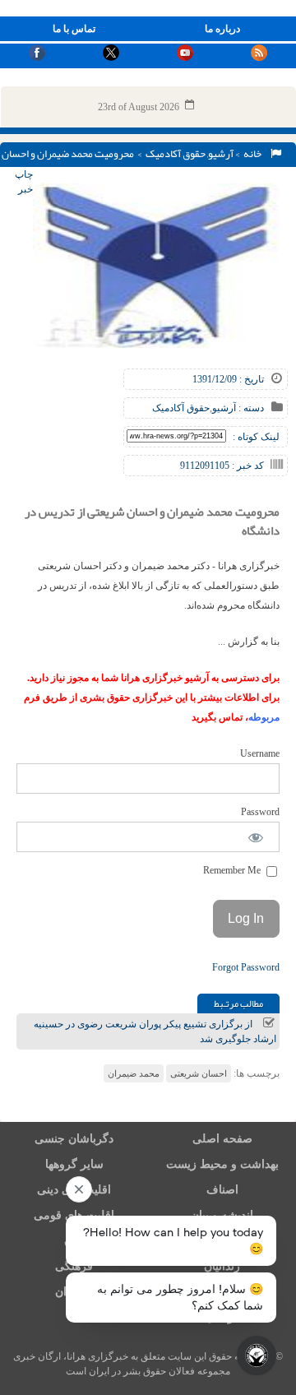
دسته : (250, 408)
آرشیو (221, 154)
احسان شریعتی (198, 1073)
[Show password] (256, 837)
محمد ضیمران (134, 1073)
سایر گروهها (74, 1164)
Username (260, 753)
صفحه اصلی (222, 1139)
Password (260, 812)
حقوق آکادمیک (176, 154)
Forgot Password (246, 967)
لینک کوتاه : (256, 437)
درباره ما (222, 29)
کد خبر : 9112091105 (222, 465)
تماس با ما (74, 29)
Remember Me (233, 870)
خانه (254, 154)
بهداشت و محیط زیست (222, 1164)
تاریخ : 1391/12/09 (228, 379)
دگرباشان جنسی (74, 1139)
